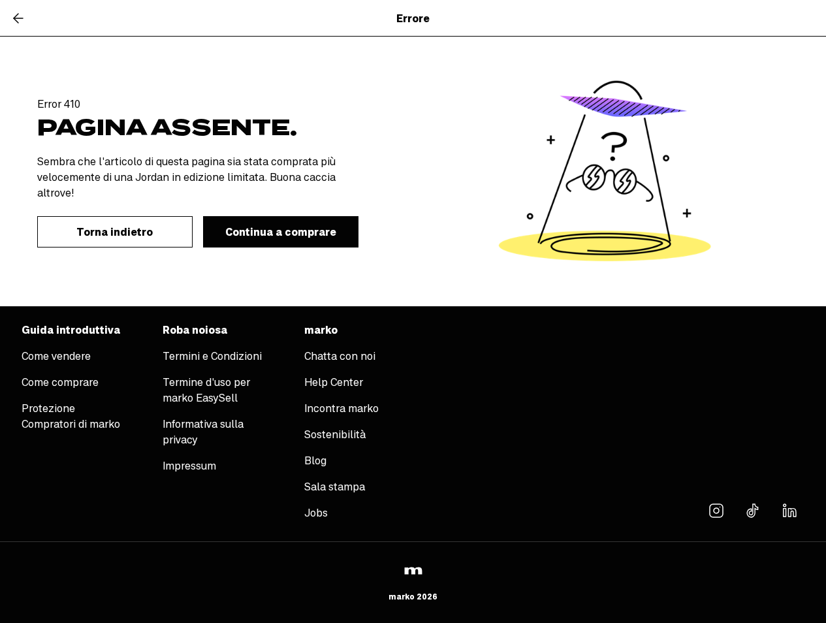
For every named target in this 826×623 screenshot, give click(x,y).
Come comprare (60, 382)
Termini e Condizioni (212, 356)
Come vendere (56, 356)
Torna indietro (114, 232)
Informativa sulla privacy (203, 431)
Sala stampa (334, 486)
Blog (315, 460)
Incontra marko (341, 408)
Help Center (333, 382)
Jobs (316, 513)
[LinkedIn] (789, 510)
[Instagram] (716, 510)
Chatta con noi (339, 356)
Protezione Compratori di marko (71, 416)
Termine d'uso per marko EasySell (206, 390)
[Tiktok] (753, 510)
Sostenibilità (335, 434)
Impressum (189, 465)
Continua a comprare (280, 232)
